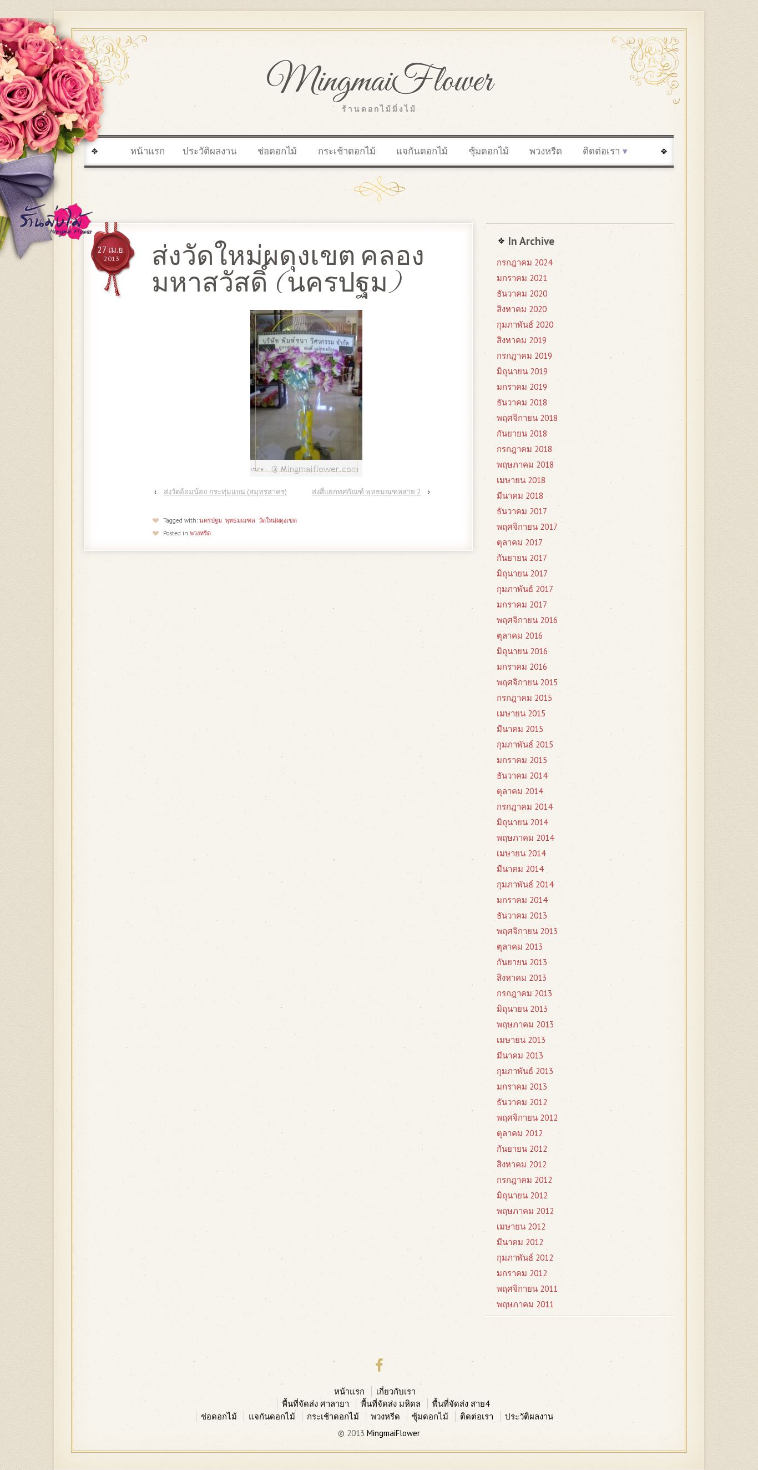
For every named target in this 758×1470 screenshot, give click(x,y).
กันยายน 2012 (522, 1148)
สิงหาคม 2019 (522, 340)
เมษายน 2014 (521, 853)
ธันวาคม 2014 (522, 775)
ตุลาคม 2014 (520, 791)
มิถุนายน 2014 (522, 822)
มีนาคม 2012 (520, 1242)
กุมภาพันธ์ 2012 (525, 1257)
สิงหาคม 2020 (522, 309)
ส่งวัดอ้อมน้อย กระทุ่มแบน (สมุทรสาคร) (225, 491)
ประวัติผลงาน (210, 151)
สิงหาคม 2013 (522, 977)
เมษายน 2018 (521, 480)
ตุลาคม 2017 (520, 542)
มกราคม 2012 (522, 1273)
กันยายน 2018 (522, 433)
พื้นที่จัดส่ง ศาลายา (315, 1403)
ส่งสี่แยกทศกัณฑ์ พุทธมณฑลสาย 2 (366, 491)
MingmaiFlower (379, 82)
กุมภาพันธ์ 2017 (525, 589)
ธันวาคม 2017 (522, 511)
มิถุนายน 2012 (522, 1195)
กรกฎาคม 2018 (524, 449)
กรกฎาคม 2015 (524, 698)
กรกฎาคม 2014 (524, 806)
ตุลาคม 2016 (520, 635)
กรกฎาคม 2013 (524, 993)
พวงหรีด (545, 151)
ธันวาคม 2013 (522, 915)
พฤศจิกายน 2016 (527, 620)
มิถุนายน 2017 (522, 573)
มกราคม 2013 (522, 1086)
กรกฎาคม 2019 (524, 355)
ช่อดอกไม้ (277, 151)
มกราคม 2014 (522, 900)
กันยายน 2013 (522, 962)
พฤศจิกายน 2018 (527, 418)
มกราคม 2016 (522, 666)
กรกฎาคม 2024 (524, 262)
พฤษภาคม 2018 (525, 464)
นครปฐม (210, 520)
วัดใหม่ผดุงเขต (278, 520)
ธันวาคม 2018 (522, 402)
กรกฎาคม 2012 (524, 1180)
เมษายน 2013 (521, 1040)
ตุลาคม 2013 (520, 946)
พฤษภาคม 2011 (525, 1304)
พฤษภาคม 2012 (525, 1211)
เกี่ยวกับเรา (396, 1391)
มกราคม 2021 (522, 278)
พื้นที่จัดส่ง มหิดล (391, 1403)
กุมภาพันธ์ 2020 (525, 324)
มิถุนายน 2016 (522, 651)
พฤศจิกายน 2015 (527, 682)
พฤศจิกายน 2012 (527, 1117)
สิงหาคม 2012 (522, 1164)
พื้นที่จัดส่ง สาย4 (460, 1403)
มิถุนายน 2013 (522, 1009)
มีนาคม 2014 (520, 869)
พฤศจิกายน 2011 (527, 1288)
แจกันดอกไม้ (422, 151)
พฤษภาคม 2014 (525, 837)
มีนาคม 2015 (520, 729)
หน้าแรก (147, 151)
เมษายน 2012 (521, 1226)
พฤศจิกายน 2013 (527, 931)
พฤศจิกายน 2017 (527, 526)
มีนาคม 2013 (520, 1055)
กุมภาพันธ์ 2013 (525, 1071)
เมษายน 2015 (521, 713)
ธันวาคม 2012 (522, 1102)
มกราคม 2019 (522, 387)
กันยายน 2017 (522, 558)
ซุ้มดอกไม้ (489, 151)
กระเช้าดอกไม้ (347, 151)
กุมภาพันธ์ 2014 (525, 884)
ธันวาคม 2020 (522, 293)
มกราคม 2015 (522, 760)
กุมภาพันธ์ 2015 (525, 744)
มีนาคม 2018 (520, 495)
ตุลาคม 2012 (520, 1133)
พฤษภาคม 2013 (525, 1024)
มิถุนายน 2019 (522, 371)
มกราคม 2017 (522, 604)
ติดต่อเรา (601, 151)
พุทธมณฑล (240, 520)
